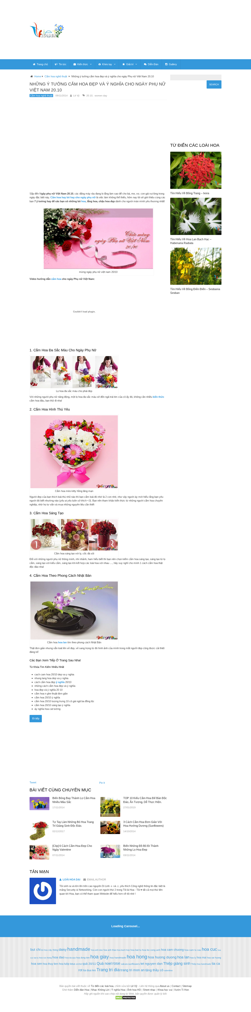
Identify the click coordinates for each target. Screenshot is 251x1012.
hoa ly (193, 957)
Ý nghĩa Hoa (118, 989)
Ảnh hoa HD (134, 989)
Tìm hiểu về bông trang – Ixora (189, 193)
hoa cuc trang (45, 958)
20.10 (89, 95)
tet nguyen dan (152, 963)
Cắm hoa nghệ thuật (56, 76)
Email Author (96, 879)
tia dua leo (89, 970)
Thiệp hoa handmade (201, 964)
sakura (124, 964)
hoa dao (58, 957)
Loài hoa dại (71, 879)
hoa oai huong (214, 957)
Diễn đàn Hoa (81, 989)
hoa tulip (64, 963)
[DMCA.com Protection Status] (125, 998)
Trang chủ (42, 64)
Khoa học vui (165, 989)
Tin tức (62, 64)
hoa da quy (70, 958)
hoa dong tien (83, 957)
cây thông (53, 950)
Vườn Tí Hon (181, 989)
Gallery (172, 64)
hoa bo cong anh (151, 950)
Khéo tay (106, 64)
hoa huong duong (162, 957)
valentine (168, 970)
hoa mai (201, 957)
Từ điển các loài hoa (102, 986)
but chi (35, 949)
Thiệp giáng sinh (176, 963)
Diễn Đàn (152, 64)
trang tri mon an (132, 970)
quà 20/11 (89, 963)
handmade (78, 949)
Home (37, 76)
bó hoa (44, 950)
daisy (63, 949)
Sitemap (187, 986)
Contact (176, 986)
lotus (72, 963)
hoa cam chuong (172, 949)
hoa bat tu (135, 950)
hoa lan (183, 957)
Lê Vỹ (76, 95)
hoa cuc (209, 949)
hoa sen (36, 963)
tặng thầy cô (154, 970)
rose (116, 963)
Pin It (102, 782)
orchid (79, 964)
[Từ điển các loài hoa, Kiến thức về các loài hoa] (47, 29)
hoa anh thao (109, 950)
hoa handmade (118, 957)
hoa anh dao (97, 950)
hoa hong (137, 956)
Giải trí (130, 64)
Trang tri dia (108, 969)
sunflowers (134, 964)
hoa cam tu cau (192, 950)
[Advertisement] (157, 30)
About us (165, 986)
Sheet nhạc (149, 989)
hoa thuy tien (50, 963)
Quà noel (104, 963)
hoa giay (99, 956)
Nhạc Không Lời (100, 989)
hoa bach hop (123, 950)
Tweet (33, 782)
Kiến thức (82, 64)
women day (101, 95)
